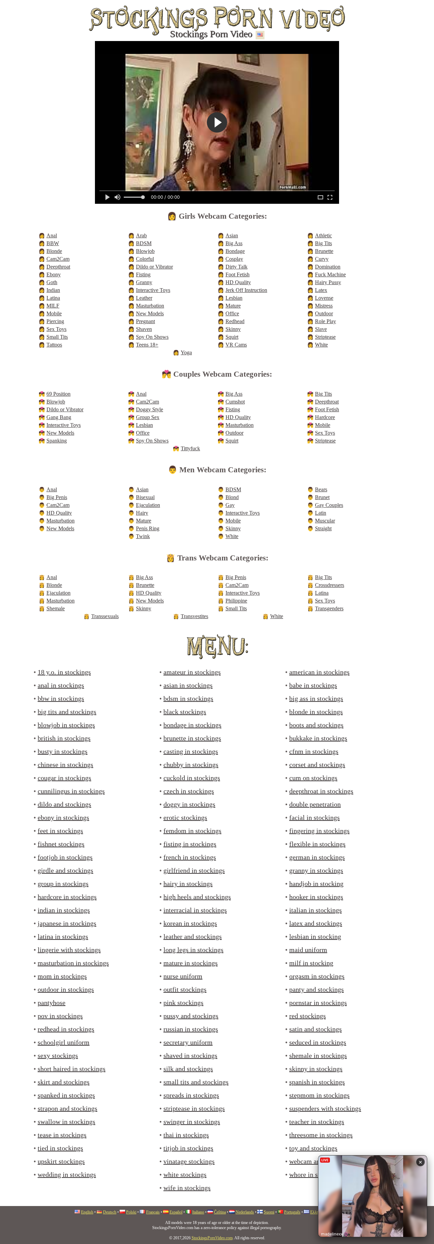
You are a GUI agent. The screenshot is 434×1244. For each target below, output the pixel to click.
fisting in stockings (189, 844)
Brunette (324, 251)
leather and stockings (192, 936)
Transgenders (329, 608)
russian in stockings (190, 1029)
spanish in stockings (317, 1082)
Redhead (234, 321)
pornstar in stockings (318, 1002)
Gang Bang (58, 417)
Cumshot (235, 401)
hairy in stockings (188, 883)
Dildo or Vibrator (154, 267)
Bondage (235, 251)
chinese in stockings (65, 764)
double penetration (315, 804)
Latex (321, 290)
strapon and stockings (67, 1108)
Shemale (55, 608)
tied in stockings (60, 1148)
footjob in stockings (65, 857)
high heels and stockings (197, 897)
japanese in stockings (67, 923)
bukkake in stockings (318, 738)
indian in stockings (64, 910)
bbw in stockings (61, 698)
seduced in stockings (317, 1042)
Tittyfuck (190, 448)
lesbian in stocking (315, 936)
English (87, 1212)
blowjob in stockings (66, 725)
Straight (323, 528)
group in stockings (63, 883)
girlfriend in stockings (194, 870)
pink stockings (183, 1002)
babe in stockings (313, 685)
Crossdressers (329, 585)
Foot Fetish (237, 274)
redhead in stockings (66, 1029)
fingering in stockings (319, 830)
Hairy (142, 513)
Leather (144, 298)
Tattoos (54, 345)
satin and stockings (315, 1029)
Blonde (54, 251)
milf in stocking (311, 963)
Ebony (53, 274)
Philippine (236, 601)
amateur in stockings (192, 672)
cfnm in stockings (313, 751)
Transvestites (194, 616)
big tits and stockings (67, 711)
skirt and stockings (64, 1082)
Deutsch (109, 1212)
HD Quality (238, 282)
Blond (232, 497)
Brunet (322, 497)
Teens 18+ (147, 345)
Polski (131, 1212)
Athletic (323, 235)
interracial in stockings (195, 910)
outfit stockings (184, 989)
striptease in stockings (194, 1108)
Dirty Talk (236, 267)
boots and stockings (316, 725)
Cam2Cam (58, 259)
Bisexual (145, 497)
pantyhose (51, 1002)
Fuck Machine (330, 274)
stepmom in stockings (319, 1095)
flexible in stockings (317, 844)
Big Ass (233, 243)
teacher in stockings (316, 1121)
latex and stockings (315, 923)
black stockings (184, 711)
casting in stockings (190, 751)
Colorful (145, 259)
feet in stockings (60, 830)
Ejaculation (148, 505)
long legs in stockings (193, 949)
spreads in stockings (191, 1095)
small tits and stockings (196, 1082)
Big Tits (323, 243)
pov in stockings (60, 1016)
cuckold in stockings (191, 778)
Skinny (233, 329)
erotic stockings (185, 817)
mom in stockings (62, 976)
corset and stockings (317, 764)
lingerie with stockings (69, 949)
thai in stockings (186, 1135)
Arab (141, 235)
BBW (52, 243)
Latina (53, 298)
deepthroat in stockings (321, 791)
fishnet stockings (61, 844)
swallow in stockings (66, 1121)
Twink (143, 536)
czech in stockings (188, 791)
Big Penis (56, 497)
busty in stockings (62, 751)
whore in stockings (315, 1174)
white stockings (184, 1174)
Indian (53, 290)
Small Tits (57, 337)
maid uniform (308, 949)
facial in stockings (314, 817)
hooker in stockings (316, 897)
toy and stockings (313, 1148)
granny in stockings (316, 870)
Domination (327, 267)
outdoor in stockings (66, 989)
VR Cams (236, 345)
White (321, 345)
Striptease (325, 337)
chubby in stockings (190, 764)
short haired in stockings (71, 1068)
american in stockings (319, 672)
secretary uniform (188, 1042)
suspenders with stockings (325, 1108)
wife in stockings (187, 1187)
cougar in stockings (64, 778)
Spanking (56, 440)
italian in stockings (315, 910)
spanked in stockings (66, 1095)
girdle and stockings (65, 870)
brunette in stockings (192, 738)
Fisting (143, 274)
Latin (320, 513)
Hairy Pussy (328, 282)
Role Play (325, 321)
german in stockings (317, 857)
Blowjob (145, 251)
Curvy (322, 259)
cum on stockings (313, 778)
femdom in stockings (192, 830)
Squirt (231, 337)
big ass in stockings (316, 698)
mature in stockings (190, 963)
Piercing (55, 321)
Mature (233, 306)
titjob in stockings (188, 1148)
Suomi (269, 1212)
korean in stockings (190, 923)
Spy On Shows (152, 337)
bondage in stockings (192, 725)
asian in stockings (188, 685)
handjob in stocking (316, 883)
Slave (321, 329)
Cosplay (234, 259)
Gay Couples (329, 505)
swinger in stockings (191, 1121)
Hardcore (325, 417)
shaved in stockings (190, 1055)
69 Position (58, 394)
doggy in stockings (189, 804)
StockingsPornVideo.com (212, 1238)
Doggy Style (149, 409)
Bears (321, 489)
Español (176, 1212)
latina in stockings (63, 936)
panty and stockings (316, 989)
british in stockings (64, 738)
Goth (51, 282)
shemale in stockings (318, 1055)
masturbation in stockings (73, 963)
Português (292, 1212)
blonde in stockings (316, 711)
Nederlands (245, 1212)
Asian (231, 235)
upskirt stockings (61, 1161)
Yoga (186, 352)
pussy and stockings (190, 1016)
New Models (150, 313)
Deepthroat (58, 267)
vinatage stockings (189, 1161)
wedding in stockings (67, 1174)
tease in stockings (62, 1135)
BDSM (144, 243)
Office (232, 313)
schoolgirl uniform (64, 1042)
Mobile (54, 313)
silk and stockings (188, 1068)
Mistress (324, 306)
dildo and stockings (64, 804)
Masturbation (150, 306)
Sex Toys (56, 329)
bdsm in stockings (188, 698)
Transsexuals (105, 616)
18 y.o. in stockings (64, 672)
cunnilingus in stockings (71, 791)
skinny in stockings (315, 1068)
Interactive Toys (153, 290)
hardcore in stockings (67, 897)
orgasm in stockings (316, 976)
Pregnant (145, 321)
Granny (144, 282)
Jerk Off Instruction (246, 290)
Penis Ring (147, 528)
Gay (230, 505)
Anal (51, 235)
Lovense (324, 298)
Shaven (144, 329)
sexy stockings (58, 1055)
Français (153, 1212)
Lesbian (233, 298)
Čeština (220, 1212)
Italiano (198, 1212)
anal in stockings (61, 685)
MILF (52, 306)
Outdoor (324, 313)
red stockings (307, 1016)
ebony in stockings (63, 817)
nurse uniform (182, 976)
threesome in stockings (321, 1135)
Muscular (325, 521)
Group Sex (147, 417)
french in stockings (189, 857)
